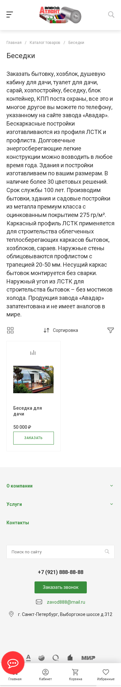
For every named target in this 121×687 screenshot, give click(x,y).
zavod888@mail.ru (66, 602)
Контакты (17, 522)
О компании (19, 485)
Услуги (14, 504)
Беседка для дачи (27, 410)
